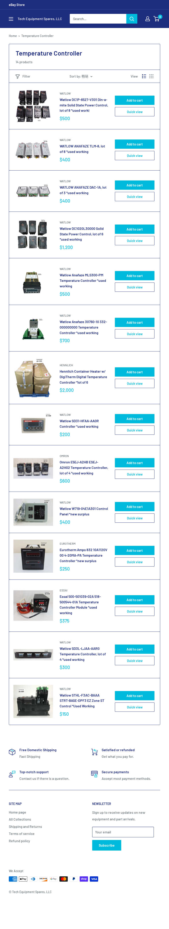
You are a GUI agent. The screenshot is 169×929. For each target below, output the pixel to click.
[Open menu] (11, 19)
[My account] (147, 18)
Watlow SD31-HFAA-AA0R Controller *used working (79, 423)
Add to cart (135, 100)
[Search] (131, 19)
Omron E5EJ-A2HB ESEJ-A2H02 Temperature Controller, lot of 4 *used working (84, 467)
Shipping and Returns (25, 826)
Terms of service (22, 833)
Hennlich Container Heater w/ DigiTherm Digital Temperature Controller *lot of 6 (83, 376)
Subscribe (107, 845)
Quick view (135, 112)
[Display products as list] (144, 76)
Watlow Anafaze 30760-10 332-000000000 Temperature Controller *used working (83, 327)
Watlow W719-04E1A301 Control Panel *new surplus (84, 511)
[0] (156, 18)
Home (13, 36)
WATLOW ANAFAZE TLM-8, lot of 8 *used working (82, 149)
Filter (26, 76)
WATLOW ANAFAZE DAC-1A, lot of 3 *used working (83, 190)
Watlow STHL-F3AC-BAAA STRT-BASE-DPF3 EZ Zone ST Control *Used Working (82, 700)
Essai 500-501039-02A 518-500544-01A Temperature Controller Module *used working (80, 604)
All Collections (20, 819)
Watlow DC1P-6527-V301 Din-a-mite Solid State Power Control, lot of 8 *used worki (84, 105)
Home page (17, 812)
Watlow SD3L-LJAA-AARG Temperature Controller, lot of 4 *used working (83, 653)
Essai (63, 590)
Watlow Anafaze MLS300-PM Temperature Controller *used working (83, 280)
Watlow (65, 93)
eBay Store (17, 5)
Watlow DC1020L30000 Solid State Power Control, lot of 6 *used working (82, 234)
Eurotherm (67, 543)
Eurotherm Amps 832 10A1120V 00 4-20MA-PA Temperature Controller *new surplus (83, 555)
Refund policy (19, 841)
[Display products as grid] (151, 76)
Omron (64, 456)
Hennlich (66, 365)
